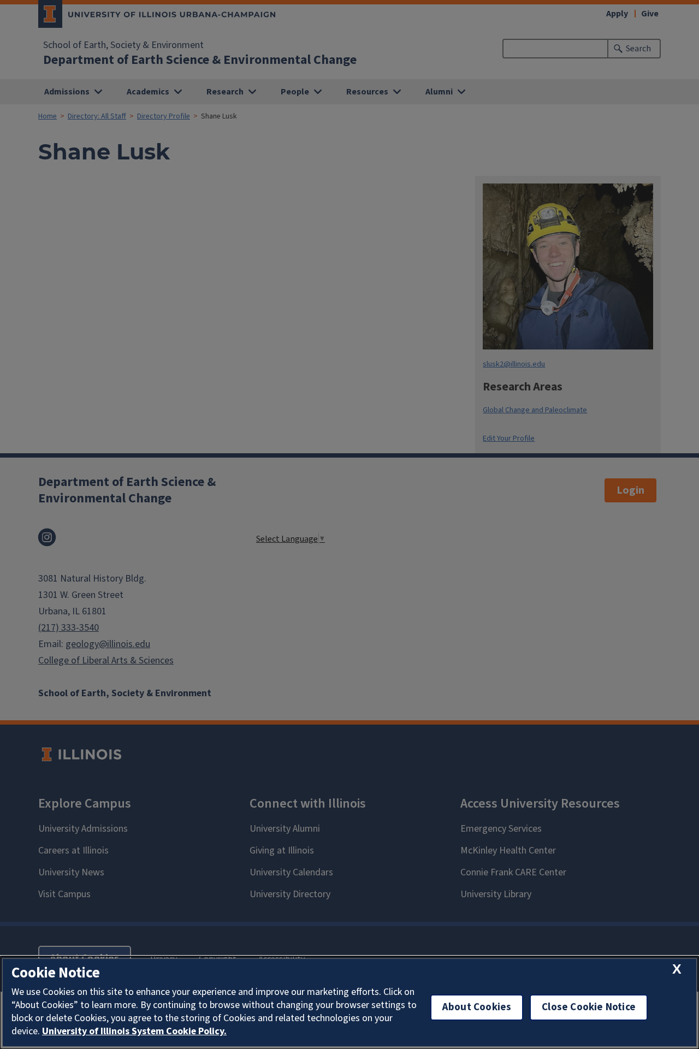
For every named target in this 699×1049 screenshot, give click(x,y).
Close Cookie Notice (589, 1007)
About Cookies (476, 1007)
